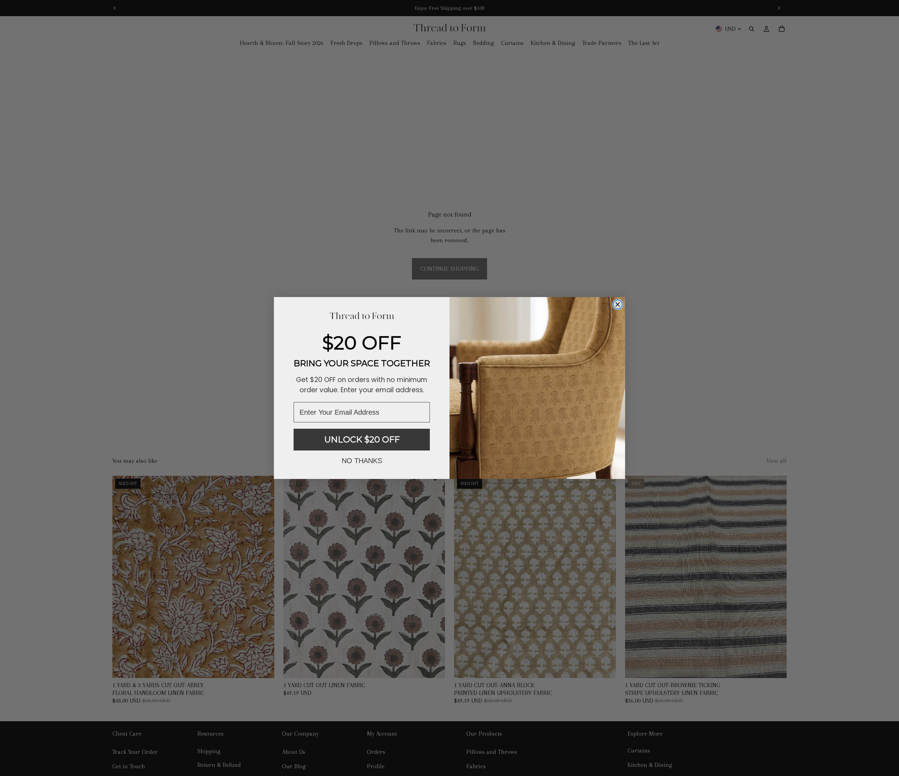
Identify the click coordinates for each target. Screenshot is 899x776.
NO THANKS (362, 461)
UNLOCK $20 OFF (362, 439)
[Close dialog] (617, 304)
